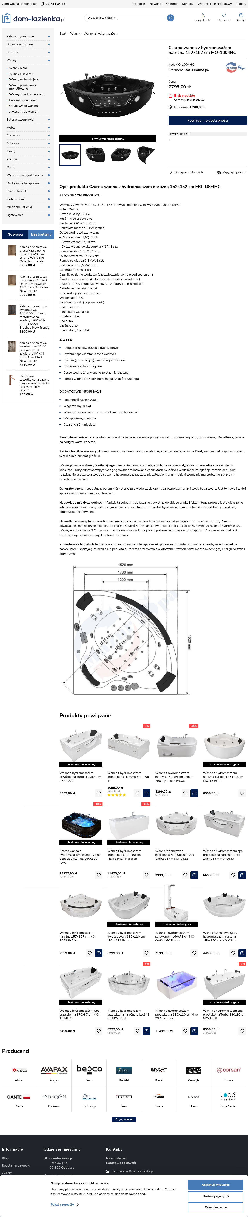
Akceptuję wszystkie (216, 1184)
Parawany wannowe (23, 100)
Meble (11, 127)
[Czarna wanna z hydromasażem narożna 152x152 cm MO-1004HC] (107, 93)
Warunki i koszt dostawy (215, 4)
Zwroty (7, 1173)
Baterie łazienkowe (20, 119)
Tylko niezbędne (216, 1207)
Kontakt (187, 4)
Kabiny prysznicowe (20, 36)
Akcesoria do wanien (23, 112)
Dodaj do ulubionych (189, 172)
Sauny (11, 151)
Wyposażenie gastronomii (25, 175)
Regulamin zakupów (16, 1165)
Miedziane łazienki (19, 207)
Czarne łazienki (17, 191)
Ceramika (13, 135)
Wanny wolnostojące (24, 79)
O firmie (171, 4)
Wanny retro (18, 68)
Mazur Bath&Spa (196, 70)
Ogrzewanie (15, 215)
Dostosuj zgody (213, 1196)
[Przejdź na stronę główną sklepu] (33, 18)
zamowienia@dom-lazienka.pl (133, 1171)
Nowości (156, 4)
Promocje (138, 4)
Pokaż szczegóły (62, 1204)
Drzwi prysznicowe (20, 44)
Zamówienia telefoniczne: (33, 4)
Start (62, 33)
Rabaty (241, 4)
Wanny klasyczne (21, 74)
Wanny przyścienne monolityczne (22, 87)
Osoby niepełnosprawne (23, 183)
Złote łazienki (16, 199)
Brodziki (12, 52)
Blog (5, 1158)
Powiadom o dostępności (207, 120)
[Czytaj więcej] (124, 1119)
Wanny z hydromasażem (101, 33)
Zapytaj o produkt (235, 172)
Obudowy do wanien (23, 106)
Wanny (75, 33)
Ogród (11, 167)
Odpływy (13, 143)
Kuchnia (12, 159)
